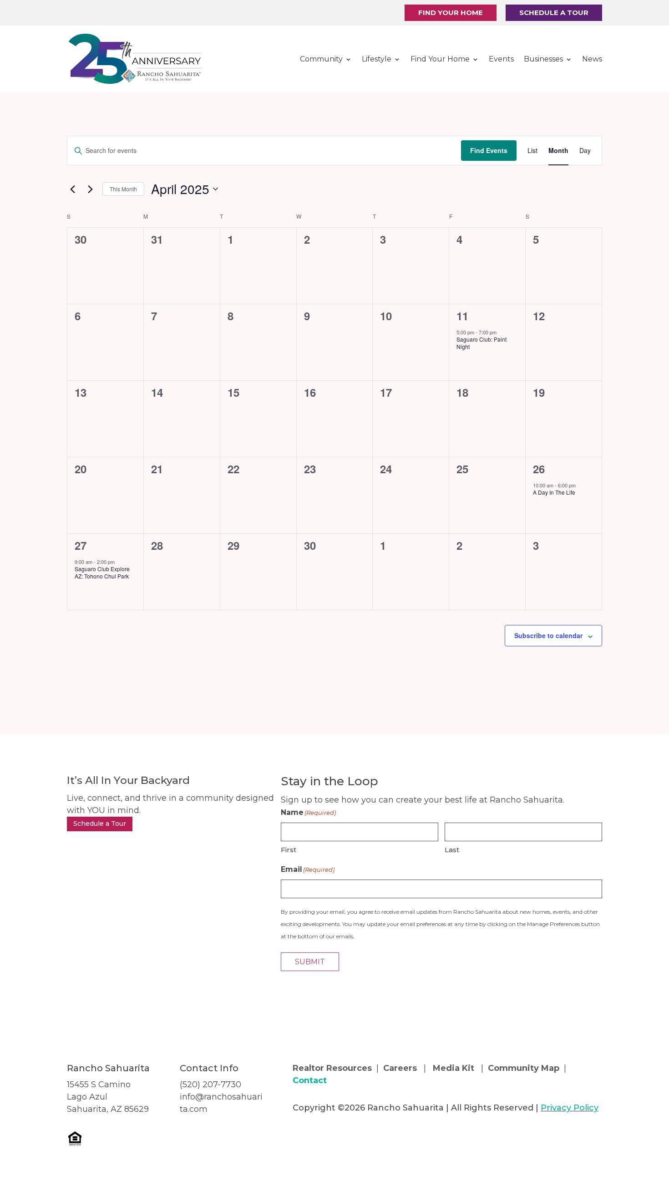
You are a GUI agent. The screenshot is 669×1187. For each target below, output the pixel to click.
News (592, 59)
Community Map (523, 1068)
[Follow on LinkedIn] (354, 1136)
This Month (123, 189)
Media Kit (453, 1068)
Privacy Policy (569, 1108)
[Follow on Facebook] (300, 1136)
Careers (401, 1068)
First (288, 849)
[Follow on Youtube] (336, 1136)
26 (539, 468)
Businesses (543, 59)
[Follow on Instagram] (318, 1136)
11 (462, 315)
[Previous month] (72, 189)
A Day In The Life (554, 492)
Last (452, 849)
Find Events (488, 150)
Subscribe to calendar (548, 635)
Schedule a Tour (553, 12)
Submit (310, 961)
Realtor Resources (332, 1068)
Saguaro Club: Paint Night (481, 343)
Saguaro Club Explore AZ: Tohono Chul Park (102, 572)
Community (321, 59)
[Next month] (90, 189)
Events (501, 59)
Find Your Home (450, 12)
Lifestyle (376, 59)
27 (80, 545)
